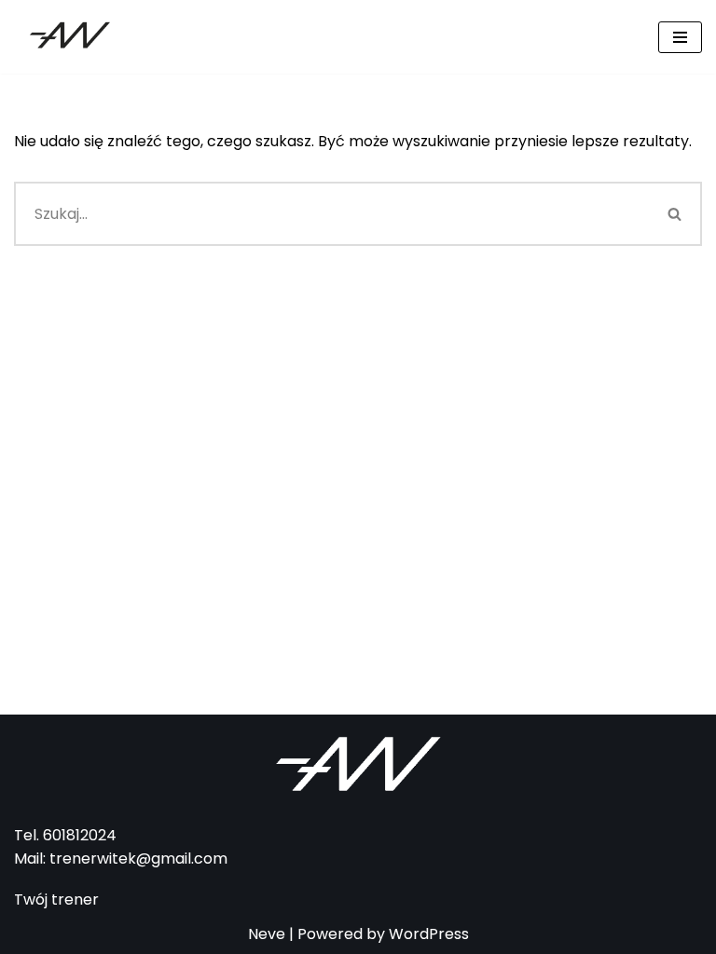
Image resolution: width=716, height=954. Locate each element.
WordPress (429, 934)
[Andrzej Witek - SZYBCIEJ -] (70, 37)
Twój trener (56, 899)
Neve (266, 934)
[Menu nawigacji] (680, 37)
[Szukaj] (675, 214)
